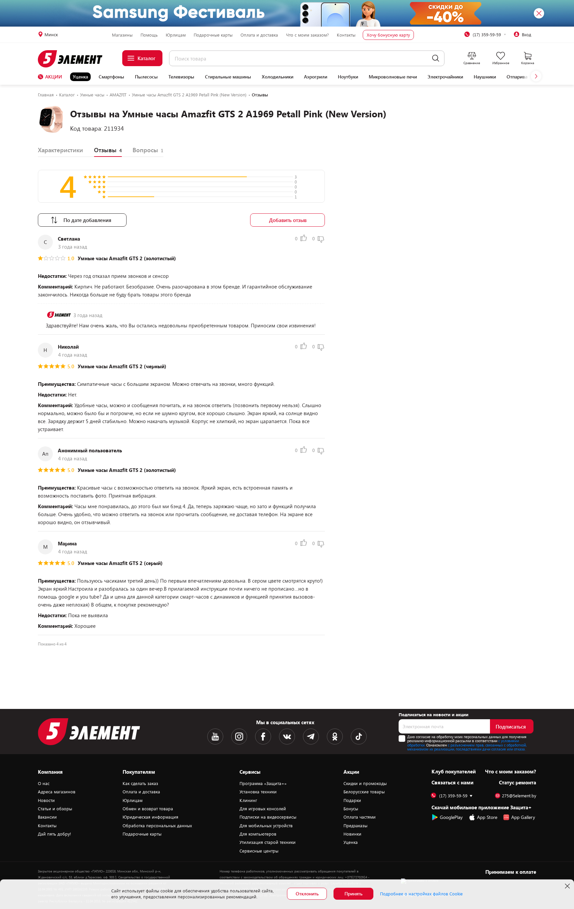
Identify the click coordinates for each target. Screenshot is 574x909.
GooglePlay (451, 817)
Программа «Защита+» (263, 783)
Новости (46, 800)
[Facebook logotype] (263, 736)
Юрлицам (176, 35)
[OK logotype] (335, 736)
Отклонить (307, 893)
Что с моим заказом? (307, 35)
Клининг (248, 800)
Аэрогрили (315, 76)
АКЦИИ (53, 76)
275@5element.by (519, 796)
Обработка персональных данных (157, 826)
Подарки (352, 800)
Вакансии (47, 817)
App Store (487, 817)
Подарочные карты (213, 35)
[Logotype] (74, 58)
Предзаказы (355, 826)
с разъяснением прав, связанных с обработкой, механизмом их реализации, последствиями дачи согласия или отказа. (466, 747)
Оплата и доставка (259, 35)
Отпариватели (522, 76)
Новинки (352, 834)
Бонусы (350, 809)
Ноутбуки (348, 76)
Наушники (485, 76)
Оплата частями (359, 817)
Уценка (80, 76)
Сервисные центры (258, 851)
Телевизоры (181, 76)
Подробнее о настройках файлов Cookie (421, 894)
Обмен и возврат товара (148, 809)
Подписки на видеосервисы (267, 817)
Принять (353, 893)
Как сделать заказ (140, 783)
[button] (536, 76)
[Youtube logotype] (215, 736)
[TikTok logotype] (359, 736)
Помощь (149, 35)
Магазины (122, 35)
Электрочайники (445, 76)
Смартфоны (111, 76)
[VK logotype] (287, 736)
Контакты (346, 35)
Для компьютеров (257, 834)
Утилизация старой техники (267, 842)
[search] (435, 58)
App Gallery (523, 817)
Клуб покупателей (453, 771)
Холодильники (277, 76)
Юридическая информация (150, 817)
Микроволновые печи (393, 76)
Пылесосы (146, 76)
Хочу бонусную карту (388, 35)
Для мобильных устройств (266, 826)
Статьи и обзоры (55, 809)
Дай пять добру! (54, 834)
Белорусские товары (364, 792)
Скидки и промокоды (365, 783)
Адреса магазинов (56, 792)
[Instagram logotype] (239, 736)
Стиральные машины (228, 76)
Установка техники (258, 792)
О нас (43, 783)
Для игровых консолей (262, 809)
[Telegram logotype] (311, 736)
